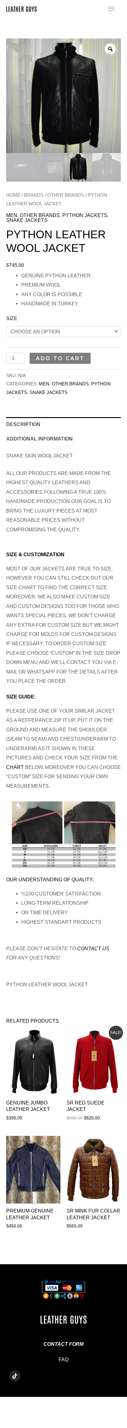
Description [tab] (23, 424)
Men (11, 215)
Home (13, 195)
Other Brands (65, 195)
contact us (93, 948)
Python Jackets (84, 215)
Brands (33, 195)
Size (11, 318)
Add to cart (60, 358)
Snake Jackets (26, 220)
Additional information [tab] (39, 438)
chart (15, 767)
